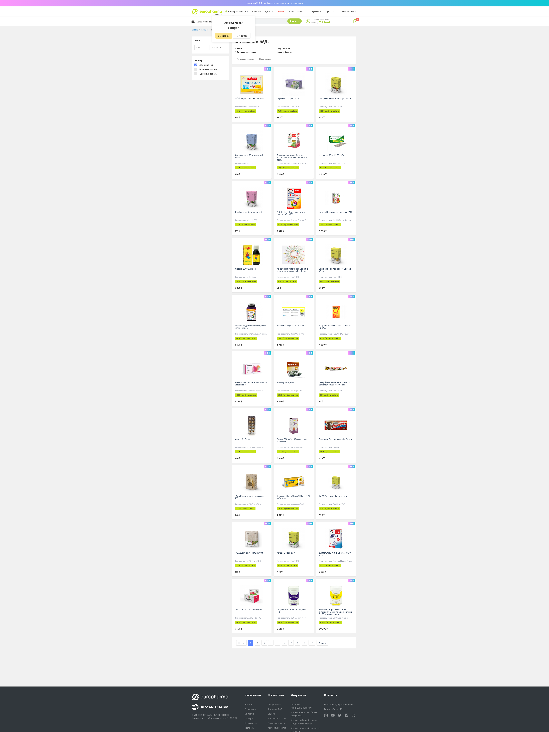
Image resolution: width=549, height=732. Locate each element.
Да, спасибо (224, 35)
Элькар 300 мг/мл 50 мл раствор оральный (292, 440)
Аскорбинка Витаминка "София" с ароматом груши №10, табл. (334, 383)
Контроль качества (277, 727)
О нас (300, 11)
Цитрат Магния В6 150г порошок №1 (292, 610)
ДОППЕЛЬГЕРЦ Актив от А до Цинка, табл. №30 (291, 213)
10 (312, 643)
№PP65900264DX (209, 714)
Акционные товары (245, 59)
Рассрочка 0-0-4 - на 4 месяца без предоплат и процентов (274, 2)
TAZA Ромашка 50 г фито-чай (333, 496)
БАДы (239, 48)
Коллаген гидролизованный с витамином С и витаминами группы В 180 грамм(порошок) (335, 612)
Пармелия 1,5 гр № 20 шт (289, 98)
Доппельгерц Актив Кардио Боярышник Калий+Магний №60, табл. (292, 157)
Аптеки (290, 11)
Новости (248, 704)
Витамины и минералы (246, 52)
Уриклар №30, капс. (286, 382)
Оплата (271, 713)
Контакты (256, 11)
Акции (281, 11)
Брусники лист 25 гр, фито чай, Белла (249, 156)
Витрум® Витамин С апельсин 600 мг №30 (335, 326)
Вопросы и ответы (276, 723)
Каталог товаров (204, 21)
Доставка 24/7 (275, 709)
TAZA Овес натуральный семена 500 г (250, 497)
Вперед (322, 643)
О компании (250, 709)
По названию (265, 59)
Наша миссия (251, 723)
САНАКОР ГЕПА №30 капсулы (248, 609)
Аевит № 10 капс (243, 439)
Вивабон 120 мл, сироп (245, 268)
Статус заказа (329, 11)
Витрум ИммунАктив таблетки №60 (335, 212)
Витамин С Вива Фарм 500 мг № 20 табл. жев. (293, 497)
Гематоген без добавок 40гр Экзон (335, 439)
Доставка (269, 11)
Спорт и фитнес (284, 48)
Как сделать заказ (277, 718)
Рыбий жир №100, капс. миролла (249, 98)
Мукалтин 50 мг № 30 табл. (332, 155)
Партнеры (249, 727)
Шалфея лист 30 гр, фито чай (248, 212)
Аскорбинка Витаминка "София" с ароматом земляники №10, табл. (292, 269)
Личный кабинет (349, 11)
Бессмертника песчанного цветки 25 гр (335, 269)
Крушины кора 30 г (286, 552)
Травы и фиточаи (284, 52)
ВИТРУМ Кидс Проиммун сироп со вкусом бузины (250, 326)
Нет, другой (241, 35)
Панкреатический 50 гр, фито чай (335, 98)
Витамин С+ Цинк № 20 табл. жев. (293, 325)
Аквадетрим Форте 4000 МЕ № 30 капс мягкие (251, 383)
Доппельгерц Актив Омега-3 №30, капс (335, 553)
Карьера (249, 718)
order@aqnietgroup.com (341, 704)
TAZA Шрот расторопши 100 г (249, 552)
